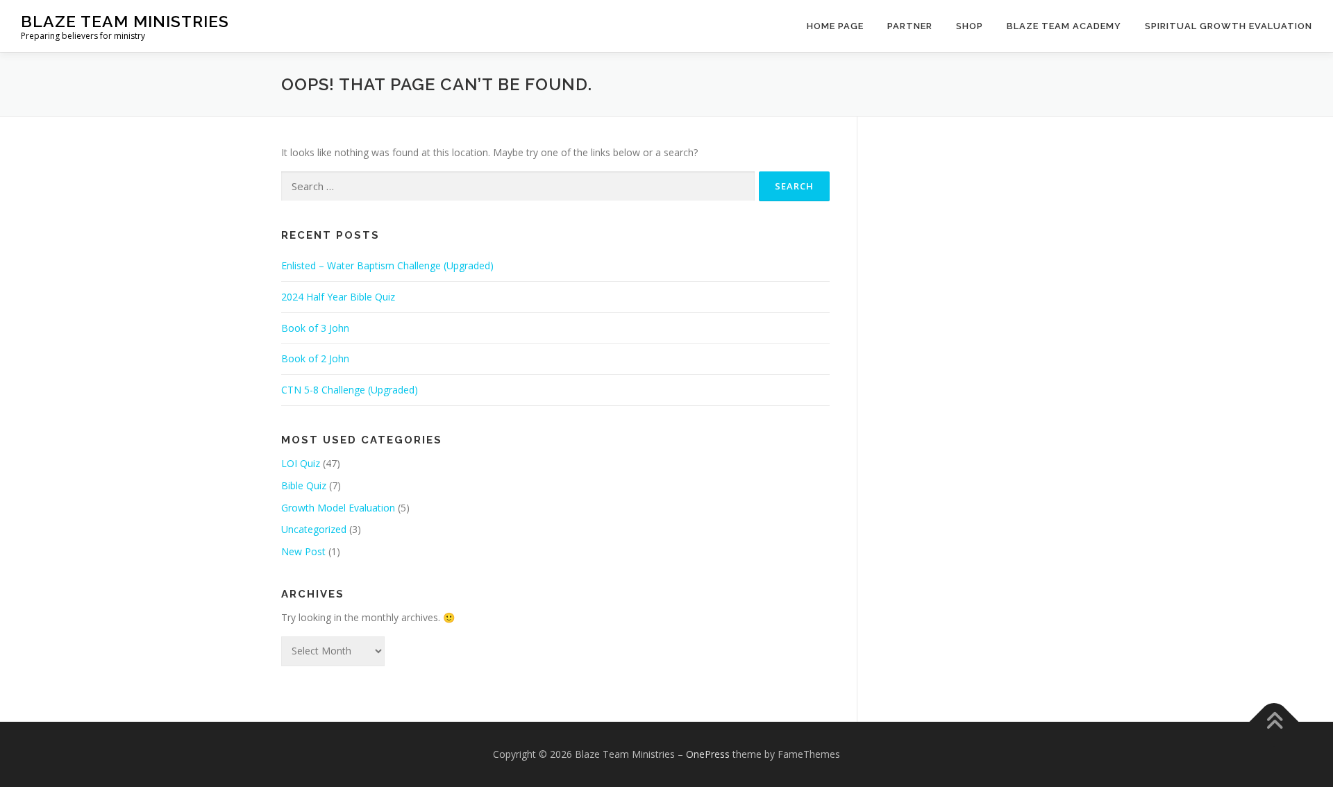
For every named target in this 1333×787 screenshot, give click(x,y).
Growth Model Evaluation (338, 507)
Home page (835, 26)
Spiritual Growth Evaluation (1228, 26)
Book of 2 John (315, 358)
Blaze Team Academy (1064, 26)
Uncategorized (313, 529)
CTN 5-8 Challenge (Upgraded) (349, 389)
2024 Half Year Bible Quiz (338, 296)
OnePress (708, 754)
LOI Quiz (300, 463)
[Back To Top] (1274, 721)
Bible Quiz (303, 485)
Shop (969, 26)
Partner (909, 26)
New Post (303, 551)
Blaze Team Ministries (125, 21)
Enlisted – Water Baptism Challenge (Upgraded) (387, 265)
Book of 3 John (315, 328)
